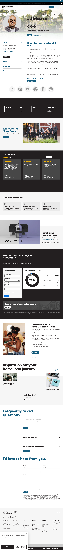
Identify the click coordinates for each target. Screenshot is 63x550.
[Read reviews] (5, 53)
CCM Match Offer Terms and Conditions (36, 78)
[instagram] (31, 26)
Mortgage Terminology (35, 525)
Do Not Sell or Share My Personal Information (20, 547)
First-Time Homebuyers (6, 525)
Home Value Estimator (35, 524)
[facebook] (28, 26)
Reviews (13, 54)
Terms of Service (43, 489)
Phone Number (45, 470)
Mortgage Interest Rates (6, 523)
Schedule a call (6, 56)
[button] (12, 42)
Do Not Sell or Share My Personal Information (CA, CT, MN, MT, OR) (55, 526)
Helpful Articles (34, 523)
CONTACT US (25, 491)
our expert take (46, 349)
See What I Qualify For (37, 35)
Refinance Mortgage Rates (17, 523)
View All (57, 369)
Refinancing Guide (15, 521)
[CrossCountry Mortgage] (8, 7)
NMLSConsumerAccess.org (36, 529)
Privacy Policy (38, 489)
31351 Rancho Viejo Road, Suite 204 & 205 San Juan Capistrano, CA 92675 (11, 47)
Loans (24, 520)
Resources (34, 520)
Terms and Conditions (55, 529)
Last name (44, 465)
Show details (23, 542)
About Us (44, 520)
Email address (25, 470)
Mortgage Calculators (35, 521)
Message (24, 474)
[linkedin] (34, 26)
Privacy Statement (55, 520)
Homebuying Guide (6, 521)
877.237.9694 (7, 49)
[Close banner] (26, 533)
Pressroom (43, 529)
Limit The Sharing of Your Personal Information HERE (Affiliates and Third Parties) (56, 522)
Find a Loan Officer (45, 531)
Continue (7, 546)
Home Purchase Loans (26, 521)
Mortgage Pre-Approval (6, 524)
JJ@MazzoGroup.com (8, 51)
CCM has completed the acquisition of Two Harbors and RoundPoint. (31, 3)
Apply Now (51, 7)
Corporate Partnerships (45, 521)
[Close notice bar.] (61, 3)
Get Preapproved (26, 451)
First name (25, 465)
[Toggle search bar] (60, 1)
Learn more (25, 428)
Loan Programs (25, 527)
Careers (43, 523)
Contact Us (43, 530)
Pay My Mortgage (35, 528)
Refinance (15, 520)
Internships (43, 526)
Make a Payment (58, 7)
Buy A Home (5, 520)
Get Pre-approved (35, 352)
